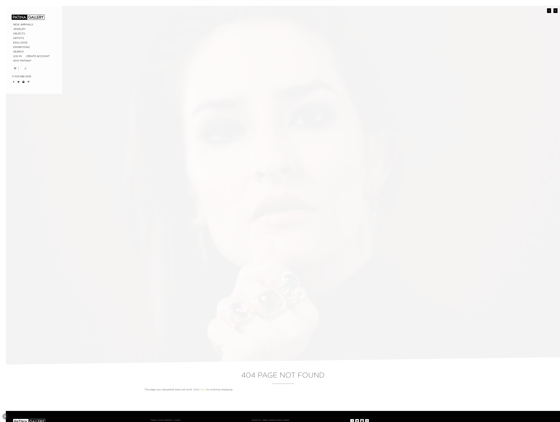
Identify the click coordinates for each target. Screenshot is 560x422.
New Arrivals (23, 24)
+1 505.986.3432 (21, 76)
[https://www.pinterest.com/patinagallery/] (28, 82)
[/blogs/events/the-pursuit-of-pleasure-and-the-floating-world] (283, 185)
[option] (283, 185)
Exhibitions (21, 47)
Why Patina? (22, 60)
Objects (19, 33)
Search (18, 51)
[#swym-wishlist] (15, 68)
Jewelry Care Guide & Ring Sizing (270, 420)
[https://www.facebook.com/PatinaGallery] (13, 82)
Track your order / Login (165, 420)
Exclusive (20, 42)
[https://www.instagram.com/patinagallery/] (23, 82)
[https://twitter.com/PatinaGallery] (18, 82)
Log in (17, 56)
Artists (18, 38)
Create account (38, 56)
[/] (28, 17)
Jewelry (19, 29)
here (203, 389)
